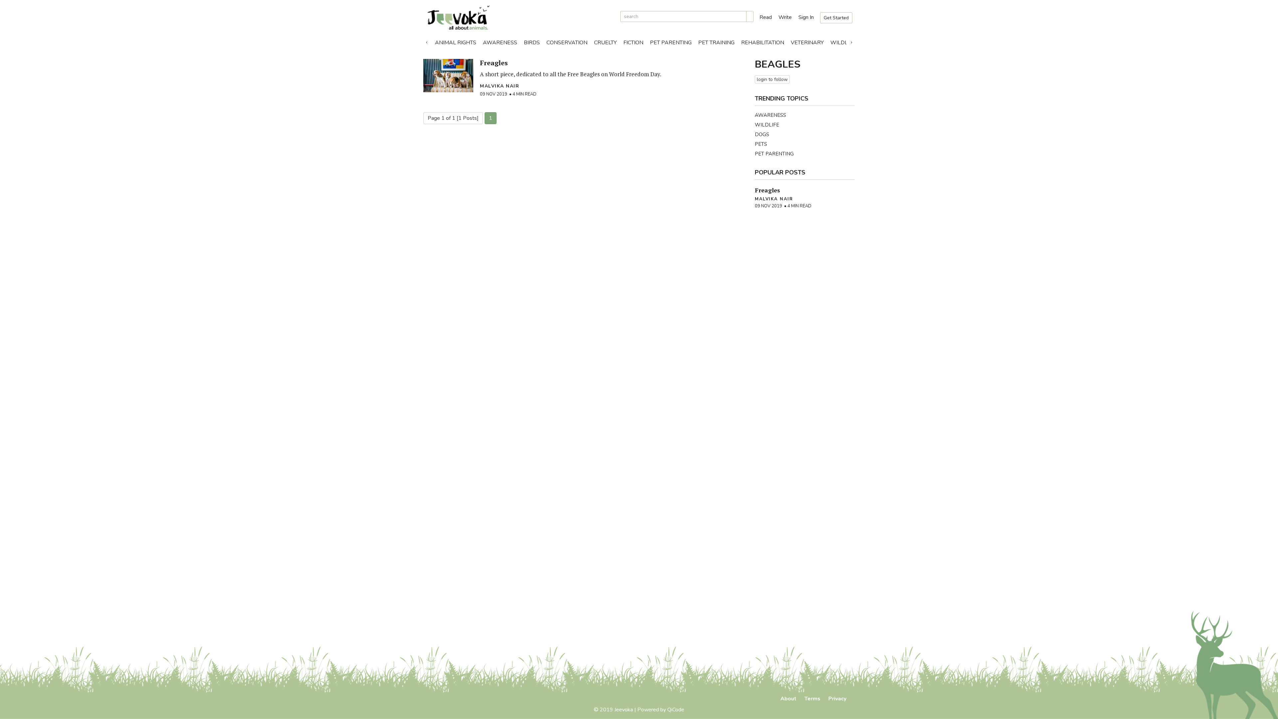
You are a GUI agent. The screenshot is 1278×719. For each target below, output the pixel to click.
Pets (761, 144)
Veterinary (807, 42)
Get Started (836, 18)
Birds (532, 42)
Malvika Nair (499, 86)
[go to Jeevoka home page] (519, 18)
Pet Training (716, 42)
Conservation (566, 42)
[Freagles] (448, 75)
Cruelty (605, 42)
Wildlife (842, 42)
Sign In (806, 17)
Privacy (837, 698)
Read (765, 17)
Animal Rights (455, 42)
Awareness (500, 42)
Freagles (494, 62)
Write (785, 17)
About (788, 698)
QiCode (675, 709)
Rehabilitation (762, 42)
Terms (812, 698)
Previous (426, 41)
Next (851, 41)
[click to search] (749, 16)
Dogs (762, 134)
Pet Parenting (671, 42)
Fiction (633, 42)
